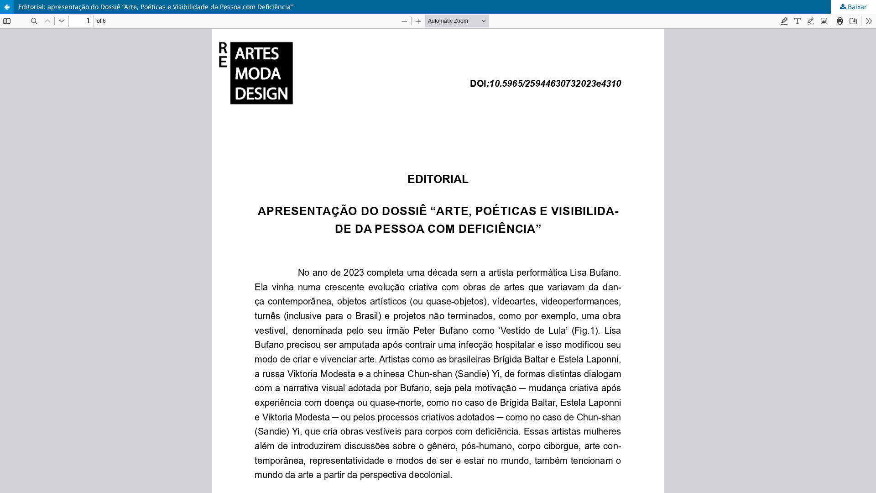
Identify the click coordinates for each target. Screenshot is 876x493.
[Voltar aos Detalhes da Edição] (7, 7)
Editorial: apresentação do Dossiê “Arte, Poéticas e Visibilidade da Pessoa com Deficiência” (155, 6)
